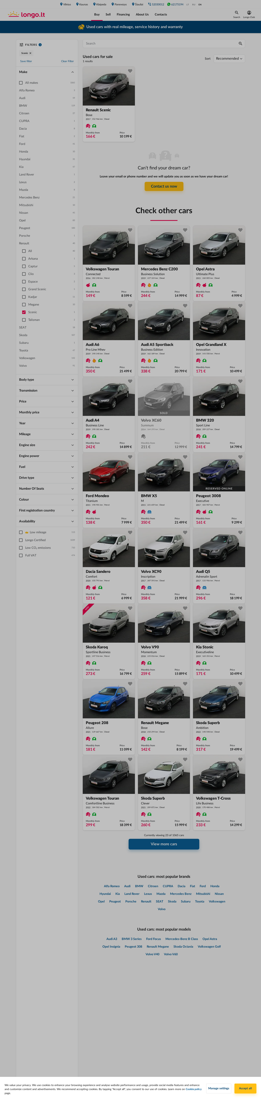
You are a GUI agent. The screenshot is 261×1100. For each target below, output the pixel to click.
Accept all (245, 1088)
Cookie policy (194, 1089)
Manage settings (218, 1088)
